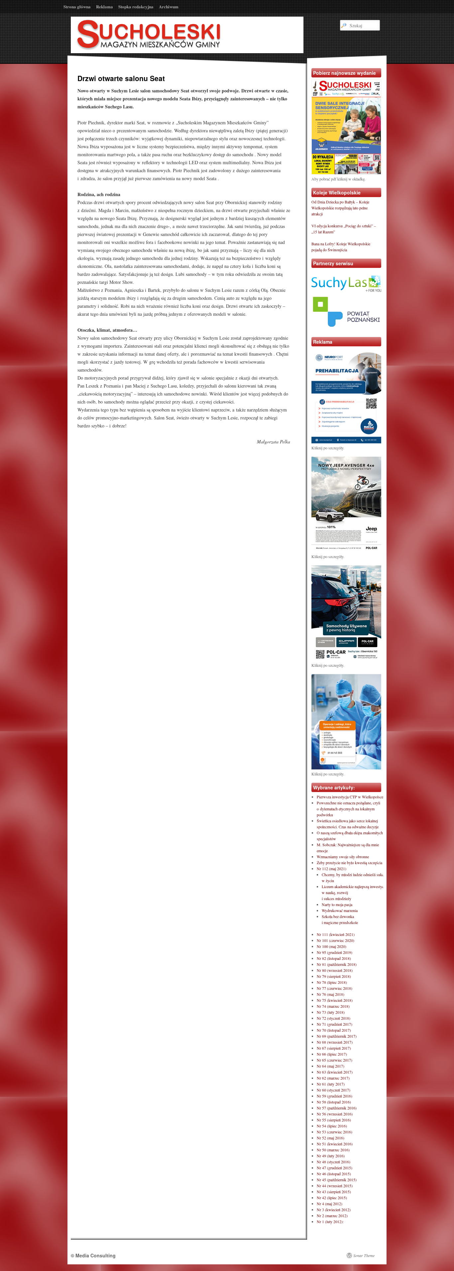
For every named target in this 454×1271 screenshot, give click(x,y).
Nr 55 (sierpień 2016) (334, 1119)
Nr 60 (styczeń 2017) (333, 1090)
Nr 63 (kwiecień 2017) (335, 1072)
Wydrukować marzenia (340, 910)
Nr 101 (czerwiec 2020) (335, 940)
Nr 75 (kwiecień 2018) (335, 1000)
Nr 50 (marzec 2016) (333, 1149)
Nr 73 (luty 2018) (331, 1012)
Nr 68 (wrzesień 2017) (335, 1042)
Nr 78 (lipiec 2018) (332, 982)
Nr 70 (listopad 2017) (334, 1030)
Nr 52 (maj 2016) (330, 1137)
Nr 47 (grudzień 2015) (334, 1167)
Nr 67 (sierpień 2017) (334, 1048)
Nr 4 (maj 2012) (329, 1203)
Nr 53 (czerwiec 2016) (334, 1131)
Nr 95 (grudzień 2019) (334, 952)
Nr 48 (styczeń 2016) (333, 1161)
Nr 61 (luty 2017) (331, 1084)
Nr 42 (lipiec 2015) (332, 1197)
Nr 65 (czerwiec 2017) (334, 1060)
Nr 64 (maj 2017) (330, 1066)
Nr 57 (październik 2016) (337, 1107)
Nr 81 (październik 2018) (337, 964)
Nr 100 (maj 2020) (331, 946)
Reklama (104, 6)
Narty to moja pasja (337, 904)
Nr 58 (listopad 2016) (334, 1101)
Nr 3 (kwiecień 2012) (334, 1209)
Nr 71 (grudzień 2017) (334, 1024)
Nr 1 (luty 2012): (330, 1221)
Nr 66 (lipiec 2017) (332, 1054)
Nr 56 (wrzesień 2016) (335, 1113)
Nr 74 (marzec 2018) (333, 1006)
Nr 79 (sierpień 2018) (334, 976)
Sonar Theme (364, 1255)
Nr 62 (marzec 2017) (333, 1078)
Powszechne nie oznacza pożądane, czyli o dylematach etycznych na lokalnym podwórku (348, 808)
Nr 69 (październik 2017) (337, 1036)
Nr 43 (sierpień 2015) (334, 1191)
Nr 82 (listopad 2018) (334, 958)
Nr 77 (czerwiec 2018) (334, 988)
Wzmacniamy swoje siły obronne (343, 856)
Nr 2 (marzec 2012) (332, 1215)
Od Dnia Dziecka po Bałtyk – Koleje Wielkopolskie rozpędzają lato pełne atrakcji (340, 207)
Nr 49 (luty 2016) (331, 1155)
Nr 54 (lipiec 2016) (332, 1125)
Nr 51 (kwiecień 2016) (335, 1143)
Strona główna (77, 6)
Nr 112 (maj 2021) (331, 868)
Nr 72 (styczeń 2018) (333, 1018)
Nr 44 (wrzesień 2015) (335, 1185)
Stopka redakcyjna (136, 6)
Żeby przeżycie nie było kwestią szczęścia (349, 862)
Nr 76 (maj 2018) (330, 994)
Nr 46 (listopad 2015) (334, 1173)
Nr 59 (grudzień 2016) (334, 1095)
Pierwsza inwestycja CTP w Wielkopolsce (350, 796)
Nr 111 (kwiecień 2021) (336, 934)
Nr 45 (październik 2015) (337, 1179)
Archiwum (168, 6)
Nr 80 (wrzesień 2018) (335, 970)
